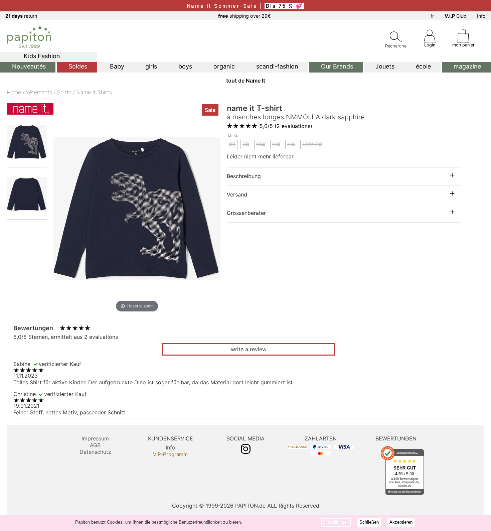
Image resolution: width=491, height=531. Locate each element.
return (21, 16)
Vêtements (39, 92)
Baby (117, 66)
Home (14, 92)
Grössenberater (246, 213)
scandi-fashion (277, 66)
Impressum (95, 438)
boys (185, 66)
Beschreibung (244, 176)
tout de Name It (245, 80)
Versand (237, 194)
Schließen (369, 522)
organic (224, 66)
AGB (95, 445)
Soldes (77, 66)
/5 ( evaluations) (286, 126)
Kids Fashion (42, 55)
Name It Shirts (94, 92)
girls (151, 66)
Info (481, 16)
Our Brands (337, 66)
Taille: (232, 135)
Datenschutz (95, 451)
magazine (467, 66)
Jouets (384, 66)
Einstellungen (336, 522)
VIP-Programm (170, 454)
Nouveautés (29, 66)
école (423, 66)
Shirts (64, 92)
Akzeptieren (401, 522)
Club (455, 16)
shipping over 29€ (244, 16)
